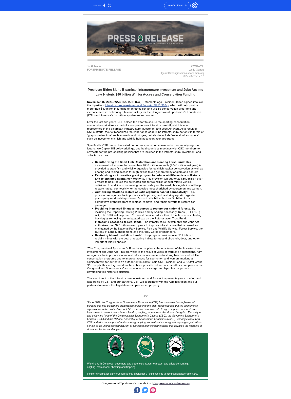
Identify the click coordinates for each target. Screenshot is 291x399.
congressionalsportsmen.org (181, 373)
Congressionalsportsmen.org (171, 383)
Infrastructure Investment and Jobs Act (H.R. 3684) (137, 105)
